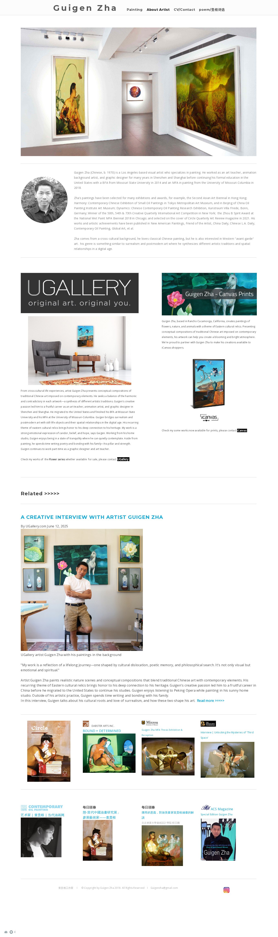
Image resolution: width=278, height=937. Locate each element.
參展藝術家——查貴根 (99, 817)
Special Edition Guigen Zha (217, 814)
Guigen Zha (85, 8)
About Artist (158, 10)
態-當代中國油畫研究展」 (101, 812)
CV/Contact (184, 10)
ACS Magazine (222, 809)
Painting (135, 10)
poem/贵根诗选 (212, 10)
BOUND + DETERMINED (102, 731)
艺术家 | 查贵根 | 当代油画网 (42, 815)
